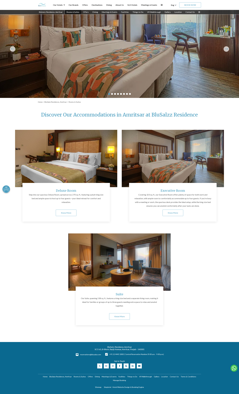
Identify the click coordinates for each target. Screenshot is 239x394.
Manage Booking (119, 380)
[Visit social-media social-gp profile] (126, 365)
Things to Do (137, 12)
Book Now (190, 5)
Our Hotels (58, 5)
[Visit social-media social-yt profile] (139, 365)
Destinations (97, 5)
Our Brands (73, 5)
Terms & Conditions (188, 377)
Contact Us (190, 12)
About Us (120, 5)
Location (178, 12)
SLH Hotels (132, 5)
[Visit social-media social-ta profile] (106, 365)
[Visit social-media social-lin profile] (132, 365)
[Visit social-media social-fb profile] (119, 365)
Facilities (125, 12)
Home (40, 102)
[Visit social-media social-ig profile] (112, 365)
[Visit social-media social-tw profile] (99, 365)
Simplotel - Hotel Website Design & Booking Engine (124, 387)
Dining (109, 5)
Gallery (168, 12)
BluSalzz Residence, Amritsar (51, 12)
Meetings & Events (149, 5)
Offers (85, 5)
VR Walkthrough (154, 12)
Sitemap (98, 387)
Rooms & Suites (72, 12)
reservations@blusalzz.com (90, 354)
